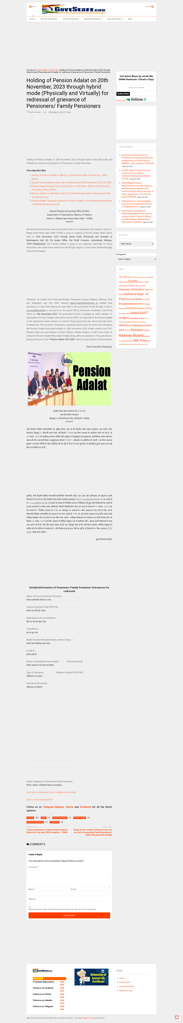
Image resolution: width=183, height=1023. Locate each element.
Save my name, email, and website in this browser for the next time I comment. (62, 909)
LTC (147, 318)
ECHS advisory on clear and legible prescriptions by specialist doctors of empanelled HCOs (137, 204)
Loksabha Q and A (137, 318)
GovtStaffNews (42, 70)
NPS (121, 330)
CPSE (143, 286)
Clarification (123, 286)
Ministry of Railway (130, 325)
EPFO (141, 303)
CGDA (125, 282)
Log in (121, 978)
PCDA (127, 330)
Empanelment (128, 303)
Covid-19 (132, 285)
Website (32, 899)
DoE (128, 299)
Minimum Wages (125, 322)
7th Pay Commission (70, 19)
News (130, 19)
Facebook (85, 806)
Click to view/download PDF (40, 799)
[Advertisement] (92, 44)
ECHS (147, 299)
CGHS (132, 281)
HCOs (148, 308)
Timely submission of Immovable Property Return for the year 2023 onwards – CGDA (47, 831)
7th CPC (123, 277)
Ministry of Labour (139, 322)
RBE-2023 (129, 341)
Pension (54, 70)
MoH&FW (147, 325)
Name (32, 889)
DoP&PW (136, 299)
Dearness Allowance (92, 19)
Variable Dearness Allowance (133, 344)
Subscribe (123, 93)
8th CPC (131, 277)
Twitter (69, 806)
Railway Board (131, 335)
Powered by (121, 100)
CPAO (139, 286)
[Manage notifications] (177, 1017)
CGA (120, 282)
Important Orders (114, 19)
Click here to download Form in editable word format (51, 792)
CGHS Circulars (143, 282)
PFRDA (146, 330)
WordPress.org (125, 990)
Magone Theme (88, 1018)
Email (74, 889)
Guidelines (140, 308)
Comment (34, 867)
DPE (143, 299)
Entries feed (124, 982)
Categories (121, 254)
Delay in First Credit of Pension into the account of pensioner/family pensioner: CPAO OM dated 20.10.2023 (93, 832)
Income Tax (124, 313)
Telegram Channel (53, 806)
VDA (146, 344)
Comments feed (126, 986)
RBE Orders (140, 340)
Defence (130, 294)
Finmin (131, 308)
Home (31, 19)
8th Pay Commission (49, 19)
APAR (150, 277)
